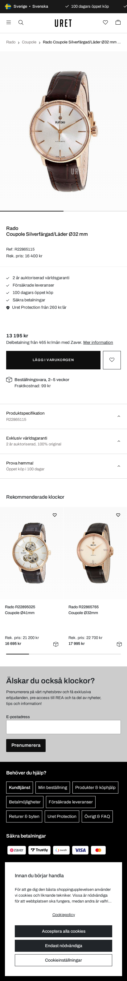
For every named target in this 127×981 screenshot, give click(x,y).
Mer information (98, 342)
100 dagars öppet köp (32, 292)
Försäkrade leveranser (33, 285)
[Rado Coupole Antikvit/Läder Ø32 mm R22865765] (95, 553)
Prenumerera (25, 745)
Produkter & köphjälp (95, 787)
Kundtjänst (19, 787)
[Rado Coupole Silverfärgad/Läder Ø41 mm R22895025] (31, 553)
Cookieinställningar (63, 960)
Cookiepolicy (63, 915)
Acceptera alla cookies (63, 931)
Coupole (29, 42)
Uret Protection (61, 816)
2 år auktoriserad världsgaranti (40, 277)
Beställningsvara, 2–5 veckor (41, 379)
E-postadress (18, 717)
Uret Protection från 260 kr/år (39, 307)
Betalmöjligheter (25, 802)
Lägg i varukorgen (53, 360)
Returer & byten (24, 816)
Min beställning (52, 787)
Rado (10, 42)
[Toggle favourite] (112, 360)
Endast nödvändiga (63, 945)
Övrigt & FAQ (97, 816)
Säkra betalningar (28, 300)
